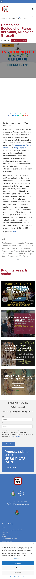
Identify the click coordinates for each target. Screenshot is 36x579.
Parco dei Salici (18, 145)
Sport (4, 248)
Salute (30, 251)
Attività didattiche (23, 248)
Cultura (24, 251)
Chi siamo (4, 528)
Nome (4, 416)
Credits (4, 536)
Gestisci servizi (17, 558)
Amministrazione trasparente (9, 538)
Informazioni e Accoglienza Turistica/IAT (12, 530)
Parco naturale (19, 253)
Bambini (18, 256)
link (14, 232)
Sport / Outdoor (8, 256)
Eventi (7, 17)
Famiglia (29, 253)
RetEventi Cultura (26, 246)
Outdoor (16, 251)
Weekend (5, 243)
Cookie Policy (13, 576)
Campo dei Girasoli (21, 148)
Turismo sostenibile (10, 246)
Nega (18, 568)
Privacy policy (21, 576)
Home (2, 17)
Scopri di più (18, 298)
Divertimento (7, 251)
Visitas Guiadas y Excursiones (18, 17)
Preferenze (18, 573)
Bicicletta (11, 248)
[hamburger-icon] (29, 9)
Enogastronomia (17, 243)
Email (3, 423)
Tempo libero (7, 253)
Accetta (18, 563)
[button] (33, 544)
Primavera (29, 243)
